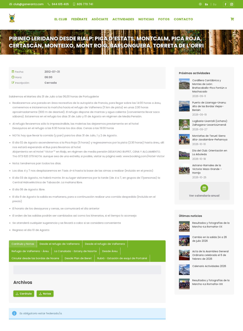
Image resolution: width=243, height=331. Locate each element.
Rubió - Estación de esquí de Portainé (122, 258)
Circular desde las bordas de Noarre (35, 258)
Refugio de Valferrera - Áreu (30, 251)
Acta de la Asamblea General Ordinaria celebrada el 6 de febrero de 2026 (210, 255)
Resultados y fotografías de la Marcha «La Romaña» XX (210, 224)
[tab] (23, 244)
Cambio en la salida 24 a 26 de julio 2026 (209, 239)
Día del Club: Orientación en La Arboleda (209, 152)
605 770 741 (85, 4)
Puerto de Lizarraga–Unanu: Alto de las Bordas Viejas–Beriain (209, 106)
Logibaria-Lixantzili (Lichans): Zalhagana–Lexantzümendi (210, 123)
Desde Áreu (110, 251)
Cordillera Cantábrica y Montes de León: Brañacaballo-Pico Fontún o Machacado (209, 86)
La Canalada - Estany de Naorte (75, 251)
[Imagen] (184, 84)
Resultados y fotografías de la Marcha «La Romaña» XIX (210, 282)
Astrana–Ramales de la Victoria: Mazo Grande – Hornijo (207, 169)
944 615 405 (60, 4)
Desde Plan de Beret (78, 258)
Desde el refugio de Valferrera (60, 244)
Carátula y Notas (23, 244)
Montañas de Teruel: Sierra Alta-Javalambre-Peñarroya (209, 137)
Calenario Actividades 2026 (209, 266)
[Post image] (184, 226)
